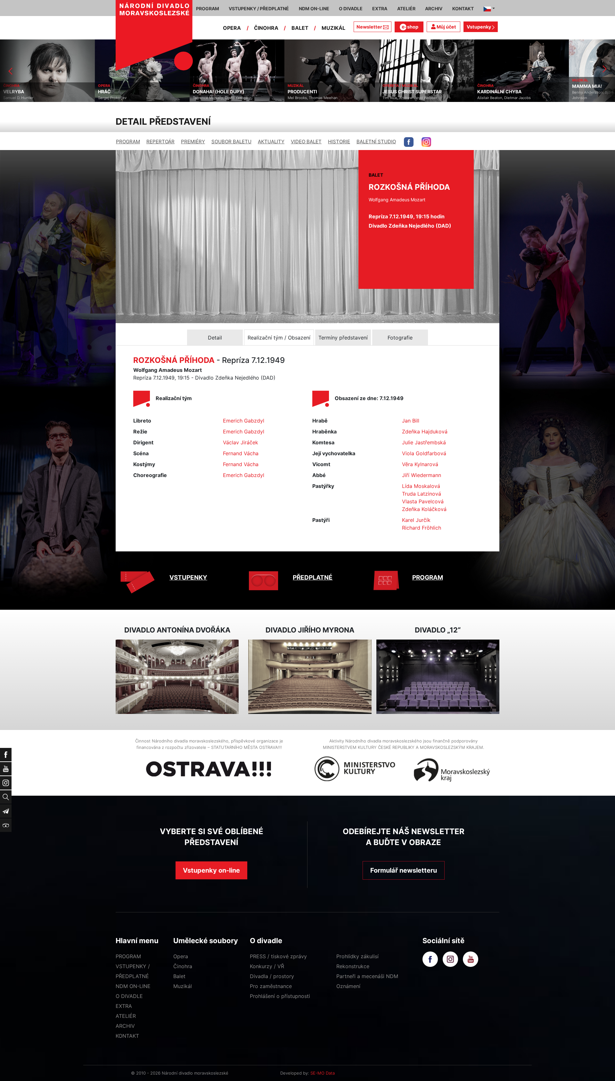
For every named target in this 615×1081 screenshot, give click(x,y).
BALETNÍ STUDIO (376, 141)
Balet (179, 976)
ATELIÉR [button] (406, 8)
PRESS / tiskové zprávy (278, 956)
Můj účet (446, 26)
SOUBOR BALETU (231, 141)
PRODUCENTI (207, 91)
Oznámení (348, 986)
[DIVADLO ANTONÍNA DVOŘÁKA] (177, 677)
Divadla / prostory (272, 976)
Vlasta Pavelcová (423, 501)
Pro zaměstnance (271, 986)
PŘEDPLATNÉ (312, 577)
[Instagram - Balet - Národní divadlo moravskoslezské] (426, 142)
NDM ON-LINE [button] (314, 8)
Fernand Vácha (240, 453)
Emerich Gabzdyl (243, 420)
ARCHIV (125, 1026)
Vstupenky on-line (211, 870)
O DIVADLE (129, 996)
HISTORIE (339, 141)
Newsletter (369, 26)
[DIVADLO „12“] (437, 677)
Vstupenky (479, 26)
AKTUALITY (271, 141)
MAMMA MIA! (492, 86)
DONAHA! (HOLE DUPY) (124, 91)
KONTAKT (127, 1036)
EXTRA (124, 1006)
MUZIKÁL (333, 28)
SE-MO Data (322, 1073)
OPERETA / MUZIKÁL (305, 85)
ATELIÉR (126, 1016)
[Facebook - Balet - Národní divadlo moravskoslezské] (409, 142)
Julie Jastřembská (424, 442)
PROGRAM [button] (207, 8)
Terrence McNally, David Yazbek (125, 98)
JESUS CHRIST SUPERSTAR (317, 91)
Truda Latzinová (421, 493)
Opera (180, 956)
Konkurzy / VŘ (267, 966)
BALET (299, 28)
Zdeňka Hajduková (424, 431)
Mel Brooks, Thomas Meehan (218, 98)
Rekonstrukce (352, 966)
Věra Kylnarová (420, 464)
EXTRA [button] (379, 8)
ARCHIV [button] (433, 8)
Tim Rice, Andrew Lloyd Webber (315, 98)
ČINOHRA (266, 28)
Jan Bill (410, 420)
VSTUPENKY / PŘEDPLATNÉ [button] (259, 8)
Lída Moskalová (421, 486)
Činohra (182, 966)
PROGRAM (128, 141)
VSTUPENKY (188, 577)
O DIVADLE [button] (351, 8)
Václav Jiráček (240, 442)
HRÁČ (9, 91)
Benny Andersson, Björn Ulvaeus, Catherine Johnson (515, 95)
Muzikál (182, 986)
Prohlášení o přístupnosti (280, 996)
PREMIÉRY (193, 141)
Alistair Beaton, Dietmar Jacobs (409, 98)
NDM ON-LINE (133, 986)
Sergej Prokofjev (17, 98)
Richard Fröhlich (421, 527)
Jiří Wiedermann (421, 475)
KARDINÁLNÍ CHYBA (404, 91)
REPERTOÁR (160, 141)
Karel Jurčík (416, 520)
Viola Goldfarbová (424, 453)
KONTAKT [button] (463, 8)
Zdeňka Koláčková (424, 509)
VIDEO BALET (306, 141)
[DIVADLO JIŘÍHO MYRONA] (309, 677)
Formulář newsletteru (403, 870)
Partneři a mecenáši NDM (367, 976)
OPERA (232, 28)
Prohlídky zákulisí (357, 956)
